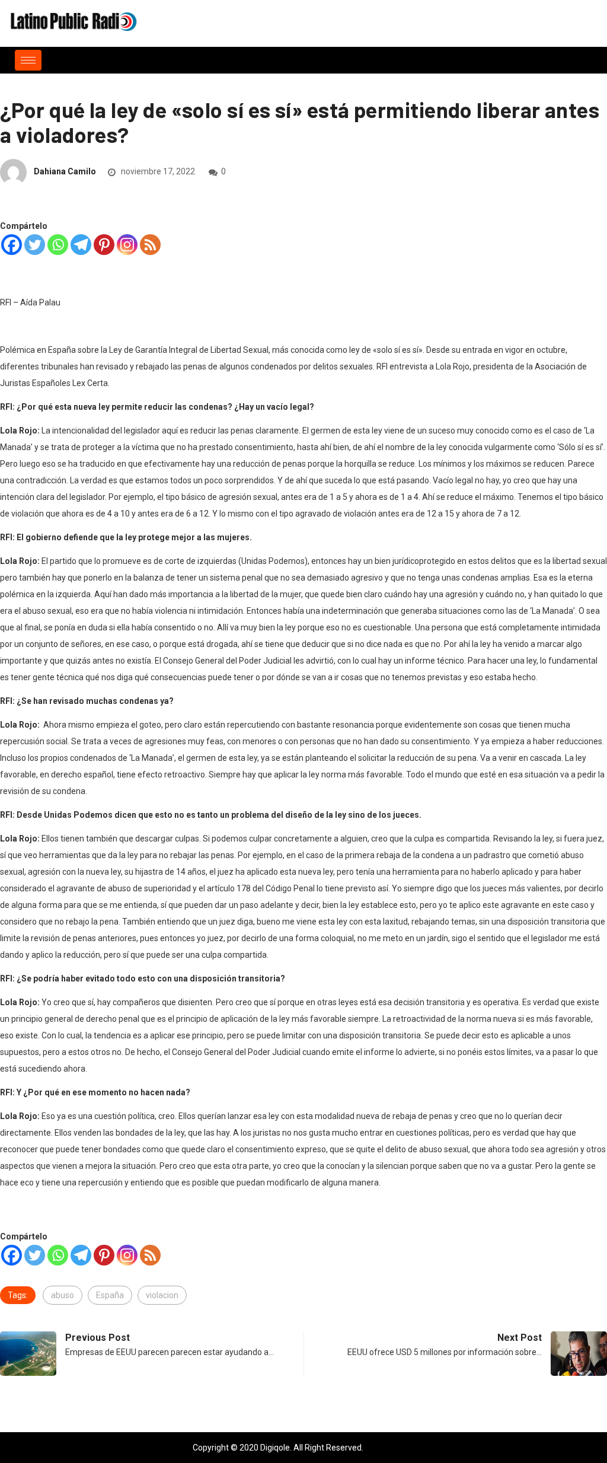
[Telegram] (81, 244)
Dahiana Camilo (65, 171)
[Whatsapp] (57, 244)
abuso (62, 1295)
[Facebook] (11, 244)
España (110, 1295)
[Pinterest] (104, 244)
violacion (162, 1295)
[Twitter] (34, 244)
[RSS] (150, 244)
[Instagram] (127, 244)
